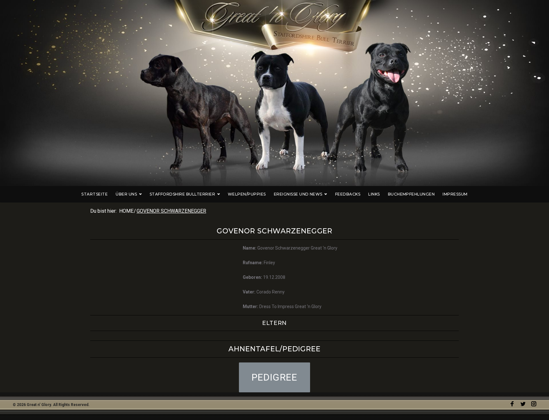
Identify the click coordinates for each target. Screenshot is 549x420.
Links (374, 194)
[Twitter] (522, 404)
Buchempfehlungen (411, 194)
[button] (274, 377)
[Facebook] (512, 404)
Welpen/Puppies (247, 194)
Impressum (455, 194)
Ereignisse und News (298, 194)
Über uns (126, 194)
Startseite (94, 194)
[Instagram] (533, 404)
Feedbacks (347, 194)
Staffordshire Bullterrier (182, 194)
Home (126, 211)
